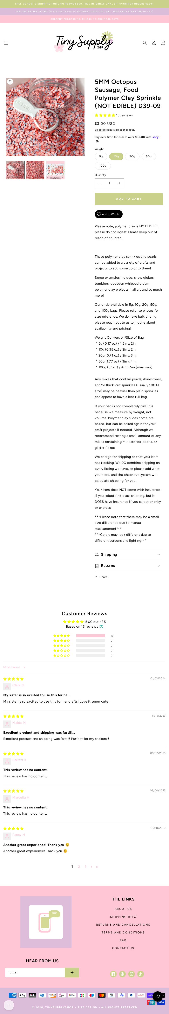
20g (132, 156)
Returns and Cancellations (123, 924)
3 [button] (86, 867)
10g (116, 156)
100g (103, 165)
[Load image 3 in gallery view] (55, 170)
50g (149, 156)
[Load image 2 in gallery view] (35, 170)
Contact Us (123, 948)
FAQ (123, 940)
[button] (6, 42)
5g (101, 156)
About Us (123, 909)
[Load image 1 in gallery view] (15, 170)
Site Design (87, 1007)
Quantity (100, 175)
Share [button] (104, 577)
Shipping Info (123, 917)
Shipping (100, 129)
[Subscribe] (72, 972)
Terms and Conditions (123, 932)
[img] (13, 679)
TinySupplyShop (59, 1007)
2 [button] (79, 867)
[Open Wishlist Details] (158, 996)
